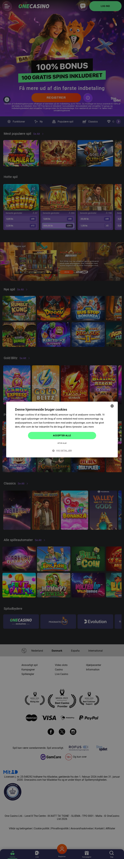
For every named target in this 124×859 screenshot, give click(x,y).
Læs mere (88, 426)
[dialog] (62, 429)
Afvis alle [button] (62, 443)
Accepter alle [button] (62, 435)
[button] (62, 451)
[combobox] (112, 406)
